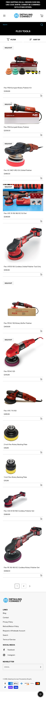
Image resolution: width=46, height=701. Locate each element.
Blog (4, 613)
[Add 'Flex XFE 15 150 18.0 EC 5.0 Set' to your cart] (39, 221)
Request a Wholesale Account (14, 631)
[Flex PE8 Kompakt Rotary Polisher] (23, 113)
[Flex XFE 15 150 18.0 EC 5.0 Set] (23, 197)
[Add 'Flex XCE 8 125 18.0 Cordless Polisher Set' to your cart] (39, 519)
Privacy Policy (8, 622)
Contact (6, 617)
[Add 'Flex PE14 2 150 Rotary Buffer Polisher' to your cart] (39, 331)
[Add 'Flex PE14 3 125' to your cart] (39, 379)
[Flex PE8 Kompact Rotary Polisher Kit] (23, 65)
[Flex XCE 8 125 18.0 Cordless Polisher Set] (23, 500)
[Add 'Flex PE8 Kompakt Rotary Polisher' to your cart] (39, 135)
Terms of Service (9, 639)
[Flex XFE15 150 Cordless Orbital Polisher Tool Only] (23, 246)
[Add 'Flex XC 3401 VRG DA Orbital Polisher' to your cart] (39, 178)
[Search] (40, 24)
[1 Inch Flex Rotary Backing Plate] (23, 466)
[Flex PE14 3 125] (23, 353)
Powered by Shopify (25, 679)
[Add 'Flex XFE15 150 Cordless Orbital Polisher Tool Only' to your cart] (39, 274)
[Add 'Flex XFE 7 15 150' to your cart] (39, 418)
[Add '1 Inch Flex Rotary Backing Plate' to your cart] (39, 485)
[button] (5, 15)
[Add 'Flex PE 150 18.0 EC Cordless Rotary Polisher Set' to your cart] (39, 575)
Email (7, 667)
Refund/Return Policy (11, 626)
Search (5, 635)
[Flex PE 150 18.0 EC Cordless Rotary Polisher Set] (23, 545)
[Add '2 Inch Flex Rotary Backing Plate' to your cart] (39, 452)
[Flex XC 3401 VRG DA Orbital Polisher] (23, 154)
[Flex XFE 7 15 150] (23, 396)
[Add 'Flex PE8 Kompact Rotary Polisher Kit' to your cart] (39, 96)
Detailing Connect (13, 679)
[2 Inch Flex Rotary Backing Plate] (23, 433)
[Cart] (40, 15)
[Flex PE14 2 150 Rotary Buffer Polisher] (23, 300)
